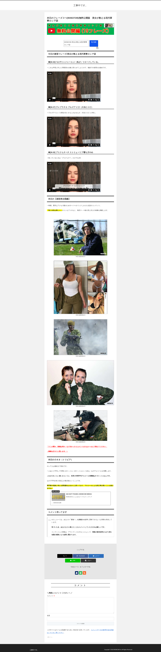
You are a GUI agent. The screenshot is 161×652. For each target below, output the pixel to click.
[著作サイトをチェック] (76, 573)
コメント (51, 596)
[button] (88, 560)
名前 (48, 615)
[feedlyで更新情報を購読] (80, 573)
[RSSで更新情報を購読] (84, 573)
